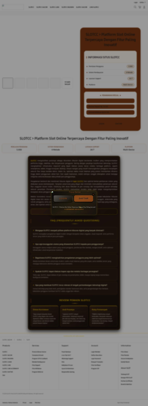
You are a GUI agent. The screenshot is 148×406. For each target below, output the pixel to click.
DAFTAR (83, 198)
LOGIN (63, 198)
